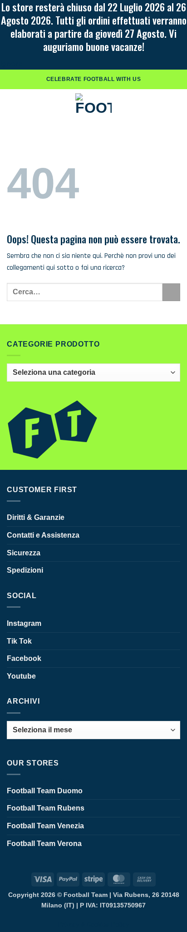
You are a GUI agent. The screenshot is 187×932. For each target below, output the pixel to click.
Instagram (24, 623)
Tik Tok (19, 641)
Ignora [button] (11, 64)
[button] (12, 105)
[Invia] (171, 292)
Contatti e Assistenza (43, 535)
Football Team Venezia (45, 826)
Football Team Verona (44, 843)
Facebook (24, 658)
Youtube (21, 676)
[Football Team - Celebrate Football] (93, 105)
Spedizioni (25, 570)
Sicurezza (23, 553)
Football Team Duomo (45, 791)
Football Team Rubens (45, 808)
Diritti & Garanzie (35, 517)
